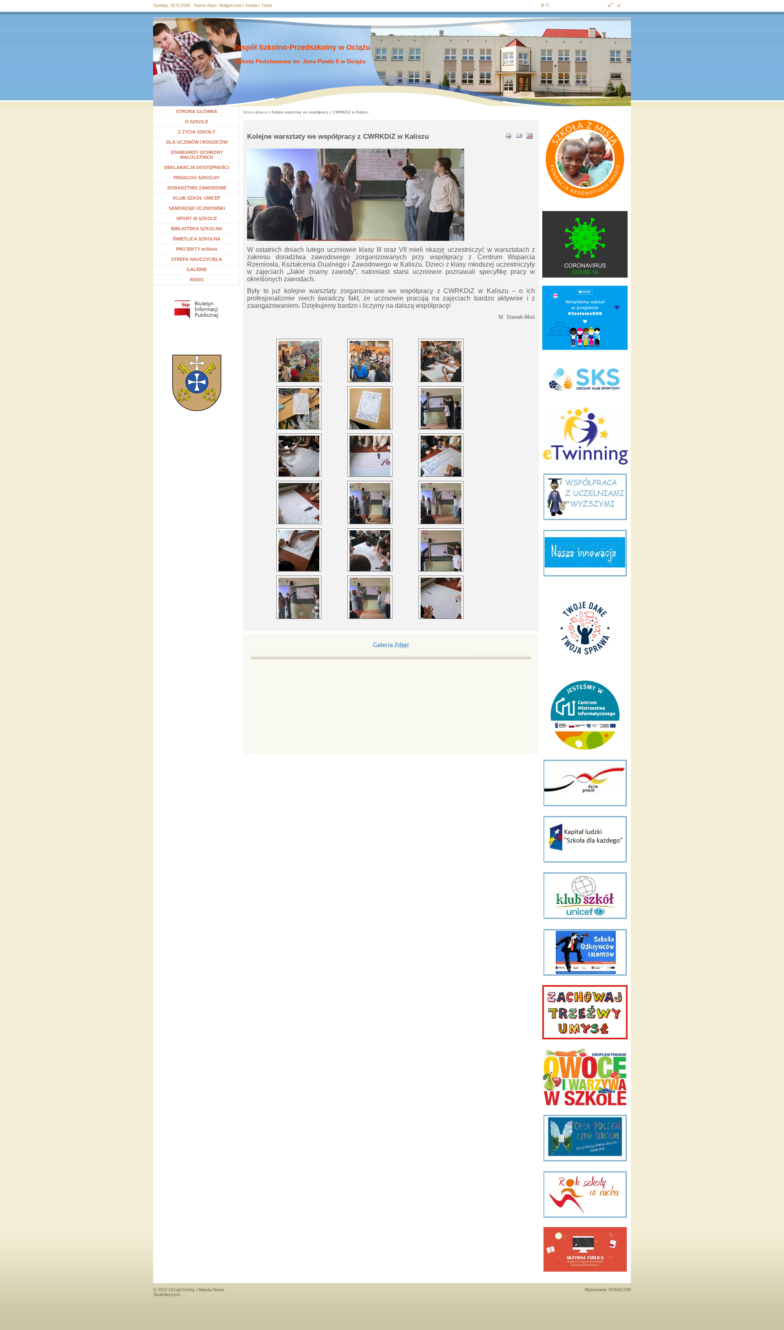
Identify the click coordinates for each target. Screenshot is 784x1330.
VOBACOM (619, 1289)
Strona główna (255, 112)
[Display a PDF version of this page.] (529, 135)
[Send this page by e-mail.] (519, 135)
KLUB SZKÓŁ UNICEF (196, 198)
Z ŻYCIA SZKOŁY (196, 131)
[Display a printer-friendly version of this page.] (508, 135)
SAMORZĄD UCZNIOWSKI (197, 208)
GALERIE (197, 269)
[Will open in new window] (196, 309)
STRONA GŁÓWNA (196, 111)
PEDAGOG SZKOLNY (197, 177)
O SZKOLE (200, 121)
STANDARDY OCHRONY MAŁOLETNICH (197, 155)
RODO (197, 279)
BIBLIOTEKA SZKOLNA (196, 228)
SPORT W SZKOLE (196, 218)
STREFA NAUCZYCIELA (196, 259)
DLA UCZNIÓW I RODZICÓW (196, 142)
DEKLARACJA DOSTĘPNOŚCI (196, 167)
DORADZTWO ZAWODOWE (196, 187)
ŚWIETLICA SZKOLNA (196, 238)
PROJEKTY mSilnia (196, 249)
